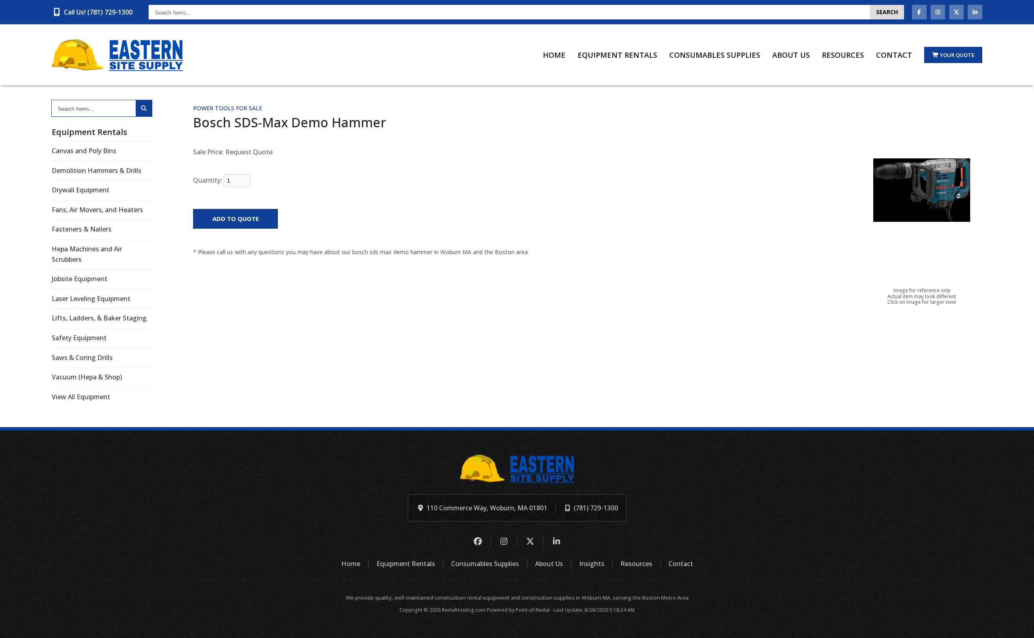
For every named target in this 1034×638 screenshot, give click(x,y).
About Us (791, 55)
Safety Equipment (79, 337)
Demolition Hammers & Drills (96, 170)
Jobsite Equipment (79, 278)
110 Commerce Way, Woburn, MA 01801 (487, 507)
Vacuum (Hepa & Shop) (87, 377)
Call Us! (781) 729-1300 (98, 12)
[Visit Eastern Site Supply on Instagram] (938, 12)
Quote (957, 55)
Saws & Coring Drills (82, 357)
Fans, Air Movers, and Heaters (97, 209)
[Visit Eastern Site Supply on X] (530, 542)
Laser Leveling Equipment (91, 298)
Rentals (617, 55)
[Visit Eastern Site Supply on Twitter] (956, 12)
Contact (894, 55)
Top (1018, 625)
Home (554, 55)
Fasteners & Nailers (81, 229)
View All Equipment (81, 396)
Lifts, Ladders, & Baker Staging (99, 318)
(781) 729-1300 (596, 507)
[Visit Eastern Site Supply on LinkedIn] (975, 12)
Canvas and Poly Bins (84, 150)
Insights (591, 563)
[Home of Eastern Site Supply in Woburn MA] (117, 55)
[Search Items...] (144, 108)
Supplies (714, 55)
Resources (843, 55)
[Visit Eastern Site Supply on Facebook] (919, 12)
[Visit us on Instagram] (504, 542)
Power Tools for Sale (227, 108)
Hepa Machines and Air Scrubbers (87, 254)
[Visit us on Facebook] (478, 542)
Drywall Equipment (80, 189)
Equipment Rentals (405, 563)
